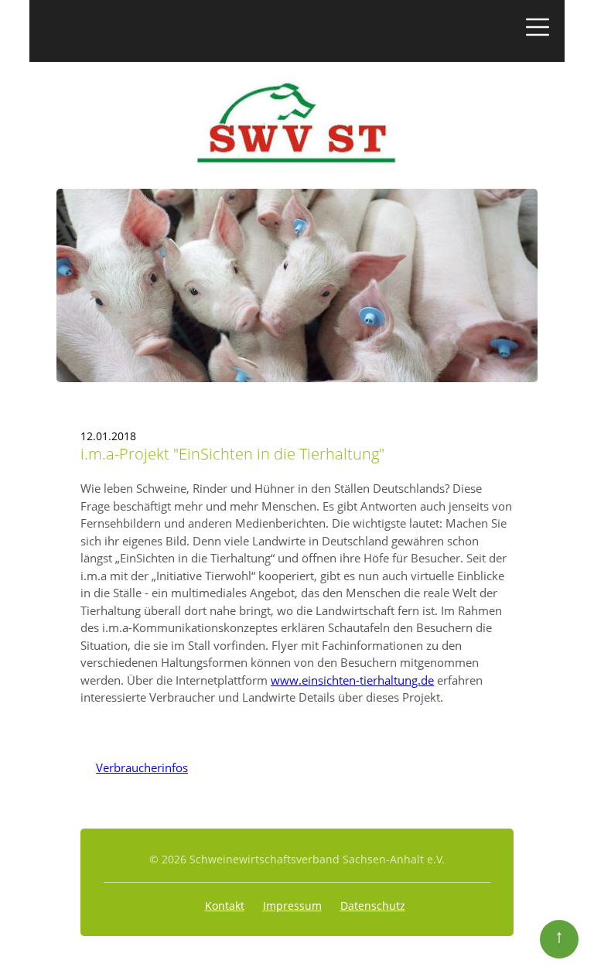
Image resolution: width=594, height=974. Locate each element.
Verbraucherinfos (134, 767)
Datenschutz (372, 905)
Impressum (292, 905)
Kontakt (224, 905)
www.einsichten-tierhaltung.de (352, 680)
